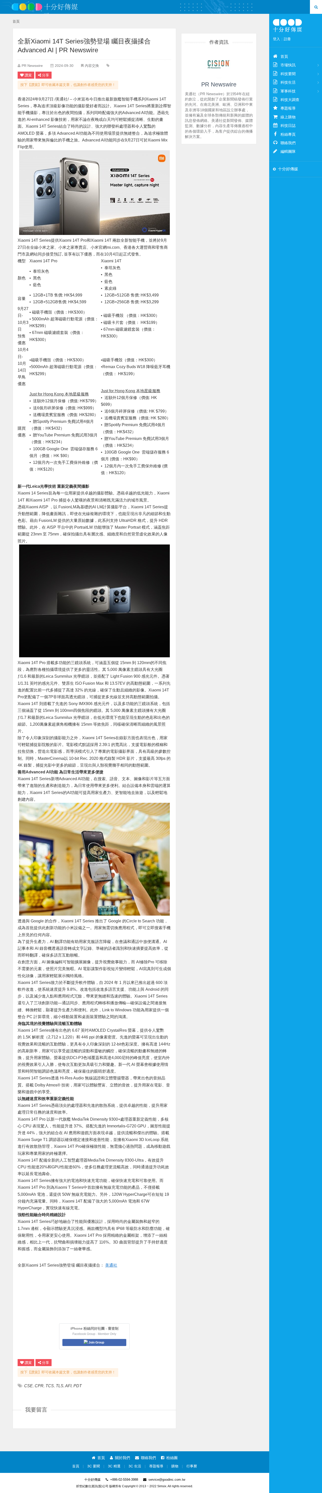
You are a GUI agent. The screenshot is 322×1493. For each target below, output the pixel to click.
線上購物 (288, 117)
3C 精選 (114, 1466)
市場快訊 (288, 65)
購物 (174, 1466)
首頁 (16, 21)
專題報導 (156, 1466)
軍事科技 (288, 91)
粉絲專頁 (288, 134)
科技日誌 (288, 125)
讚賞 (28, 75)
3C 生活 (135, 1466)
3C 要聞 (93, 1466)
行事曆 (191, 1466)
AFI (68, 1386)
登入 (276, 39)
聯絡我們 (148, 1458)
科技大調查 (289, 99)
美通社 (111, 1265)
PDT (77, 1386)
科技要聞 (288, 74)
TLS (59, 1386)
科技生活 (288, 82)
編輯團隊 (288, 151)
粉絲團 (172, 1458)
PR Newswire (32, 66)
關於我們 (122, 1458)
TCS (50, 1386)
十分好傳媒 (288, 169)
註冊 (287, 39)
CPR (39, 1386)
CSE (28, 1386)
